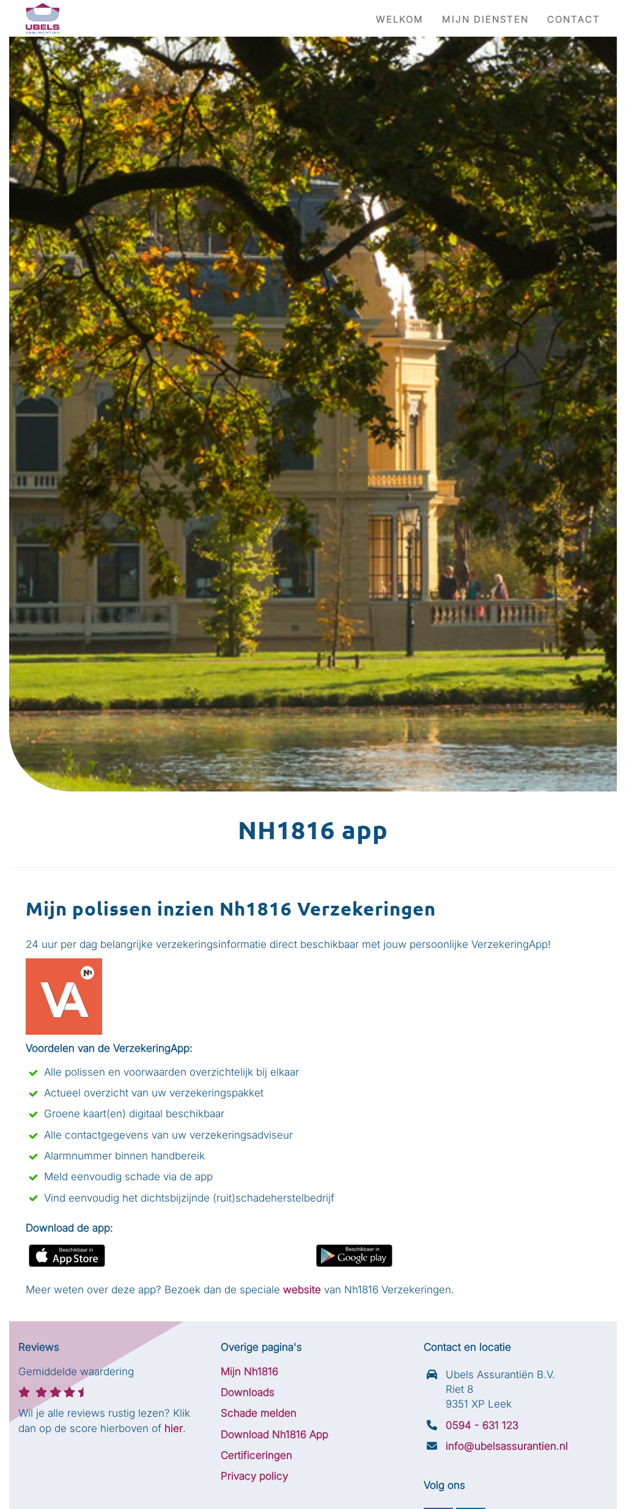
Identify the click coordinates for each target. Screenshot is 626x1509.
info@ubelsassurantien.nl (507, 1446)
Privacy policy (254, 1476)
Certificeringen (256, 1455)
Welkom (400, 19)
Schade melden (258, 1413)
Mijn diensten (485, 19)
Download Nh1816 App (274, 1434)
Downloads (247, 1392)
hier (173, 1428)
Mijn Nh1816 (249, 1371)
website (302, 1289)
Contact (573, 19)
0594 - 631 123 (482, 1425)
